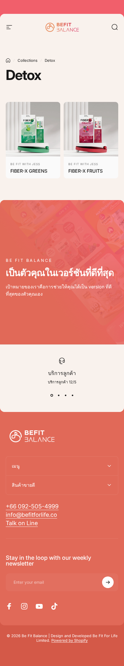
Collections (27, 60)
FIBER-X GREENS (28, 171)
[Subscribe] (108, 582)
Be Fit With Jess (25, 164)
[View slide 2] (58, 395)
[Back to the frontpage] (8, 60)
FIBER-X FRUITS (85, 171)
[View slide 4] (72, 395)
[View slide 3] (65, 395)
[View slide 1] (51, 395)
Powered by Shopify (69, 640)
